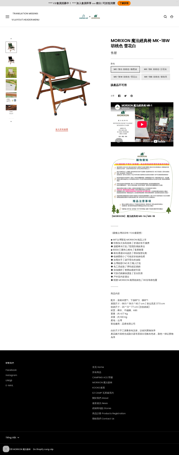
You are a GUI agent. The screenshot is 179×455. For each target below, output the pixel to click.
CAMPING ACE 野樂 (102, 377)
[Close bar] (177, 2)
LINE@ (9, 380)
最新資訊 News (100, 403)
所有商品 (96, 372)
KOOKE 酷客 (98, 387)
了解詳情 (124, 3)
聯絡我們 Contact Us (103, 418)
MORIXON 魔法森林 (102, 382)
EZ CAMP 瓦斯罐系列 (103, 392)
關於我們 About (100, 398)
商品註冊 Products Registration (109, 413)
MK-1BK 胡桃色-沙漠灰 (155, 69)
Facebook (11, 370)
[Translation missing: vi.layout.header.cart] (172, 17)
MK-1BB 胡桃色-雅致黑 (155, 76)
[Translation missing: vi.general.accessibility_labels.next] (11, 121)
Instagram (11, 375)
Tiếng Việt (11, 437)
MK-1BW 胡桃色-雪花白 (125, 76)
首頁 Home (98, 367)
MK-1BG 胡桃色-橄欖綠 (125, 69)
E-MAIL (9, 385)
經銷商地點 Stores (101, 408)
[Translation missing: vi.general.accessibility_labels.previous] (11, 39)
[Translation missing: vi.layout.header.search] (165, 17)
